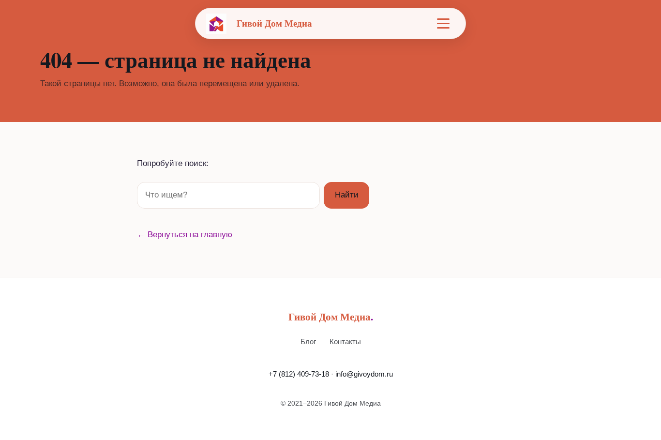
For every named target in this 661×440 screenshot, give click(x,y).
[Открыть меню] (443, 23)
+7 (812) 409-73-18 (299, 374)
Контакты (345, 341)
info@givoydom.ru (364, 374)
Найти (347, 194)
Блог (308, 341)
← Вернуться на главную (184, 234)
